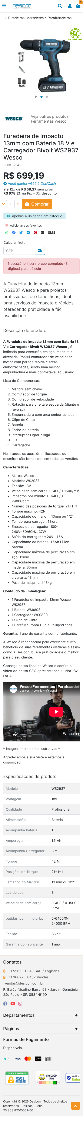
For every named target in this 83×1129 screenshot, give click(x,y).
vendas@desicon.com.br (24, 983)
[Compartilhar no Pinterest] (35, 232)
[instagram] (20, 1003)
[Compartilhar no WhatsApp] (6, 232)
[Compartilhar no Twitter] (21, 232)
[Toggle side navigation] (4, 5)
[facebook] (6, 1003)
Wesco (48, 666)
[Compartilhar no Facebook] (13, 232)
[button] (70, 6)
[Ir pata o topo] (75, 1106)
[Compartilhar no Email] (42, 232)
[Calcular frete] (40, 251)
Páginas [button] (11, 1028)
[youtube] (13, 1003)
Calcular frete (14, 242)
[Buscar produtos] (60, 6)
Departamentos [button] (19, 1015)
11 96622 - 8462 (22, 977)
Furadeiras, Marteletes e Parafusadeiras (40, 18)
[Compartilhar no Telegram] (28, 232)
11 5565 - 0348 (21, 971)
